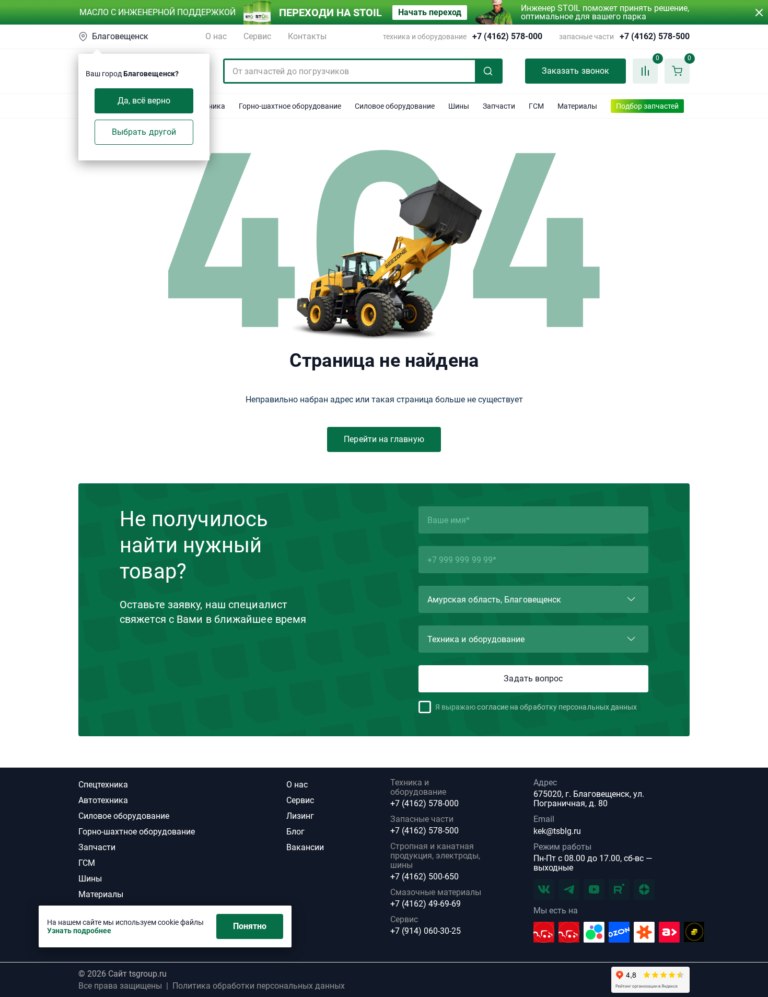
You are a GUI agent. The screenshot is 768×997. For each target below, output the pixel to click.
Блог (295, 832)
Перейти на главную (384, 439)
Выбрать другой (144, 132)
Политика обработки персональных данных (258, 986)
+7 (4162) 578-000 (507, 36)
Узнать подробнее (79, 930)
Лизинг (300, 816)
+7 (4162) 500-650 (424, 877)
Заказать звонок (575, 71)
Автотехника (103, 800)
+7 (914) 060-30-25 (425, 931)
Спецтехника (103, 785)
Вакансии (305, 847)
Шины (90, 879)
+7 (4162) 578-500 (655, 36)
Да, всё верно (144, 101)
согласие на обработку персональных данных (557, 707)
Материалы (100, 894)
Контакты (307, 36)
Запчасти (96, 847)
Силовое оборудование (123, 816)
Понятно (250, 926)
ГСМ (86, 863)
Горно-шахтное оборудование (136, 832)
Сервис (257, 36)
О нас (216, 36)
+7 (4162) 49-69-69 (425, 904)
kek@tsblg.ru (557, 831)
